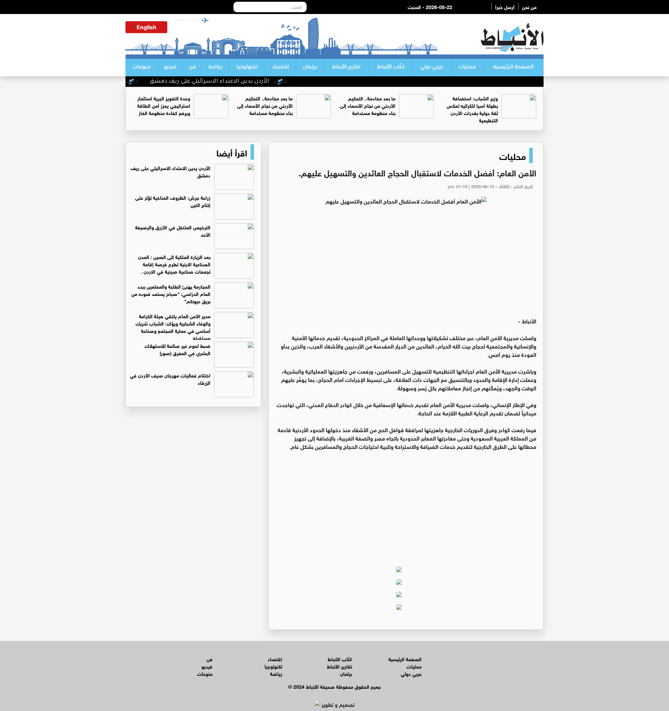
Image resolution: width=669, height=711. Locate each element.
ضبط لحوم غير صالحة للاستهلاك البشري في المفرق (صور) (177, 349)
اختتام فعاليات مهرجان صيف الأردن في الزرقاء (170, 378)
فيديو (170, 67)
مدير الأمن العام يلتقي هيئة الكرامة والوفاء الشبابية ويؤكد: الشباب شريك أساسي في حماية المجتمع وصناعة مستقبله (173, 326)
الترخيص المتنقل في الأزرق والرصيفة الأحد (172, 230)
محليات (467, 67)
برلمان (310, 67)
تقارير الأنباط (346, 67)
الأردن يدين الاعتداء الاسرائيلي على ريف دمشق (224, 81)
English (146, 27)
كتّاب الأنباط (391, 67)
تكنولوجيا (246, 67)
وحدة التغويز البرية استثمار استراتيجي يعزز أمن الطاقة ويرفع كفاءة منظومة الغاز (163, 105)
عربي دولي (432, 67)
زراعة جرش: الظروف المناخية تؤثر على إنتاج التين (172, 201)
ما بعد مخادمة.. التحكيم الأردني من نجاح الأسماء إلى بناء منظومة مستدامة (367, 105)
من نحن (529, 6)
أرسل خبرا (505, 6)
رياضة (215, 67)
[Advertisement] (406, 264)
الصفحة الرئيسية (513, 67)
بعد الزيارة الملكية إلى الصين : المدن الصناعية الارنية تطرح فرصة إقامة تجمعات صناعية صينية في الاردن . (174, 263)
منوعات (141, 67)
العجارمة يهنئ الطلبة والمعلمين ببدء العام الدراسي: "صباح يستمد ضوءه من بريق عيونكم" (170, 293)
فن (192, 67)
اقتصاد (280, 67)
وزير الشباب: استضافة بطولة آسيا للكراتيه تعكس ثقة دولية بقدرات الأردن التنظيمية (472, 108)
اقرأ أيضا (231, 152)
